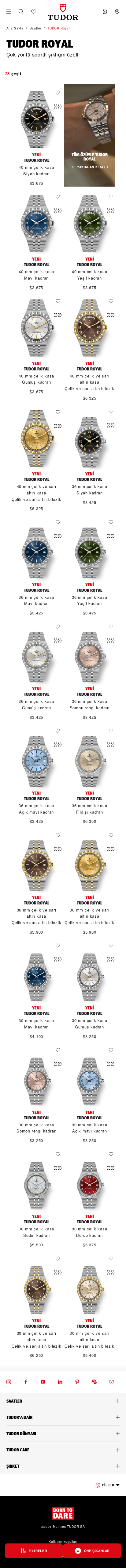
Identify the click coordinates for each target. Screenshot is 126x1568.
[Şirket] (63, 1466)
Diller (108, 1485)
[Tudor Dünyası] (63, 1434)
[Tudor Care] (63, 1450)
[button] (21, 12)
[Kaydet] (59, 93)
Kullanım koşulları (63, 1541)
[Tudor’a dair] (63, 1417)
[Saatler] (63, 1401)
